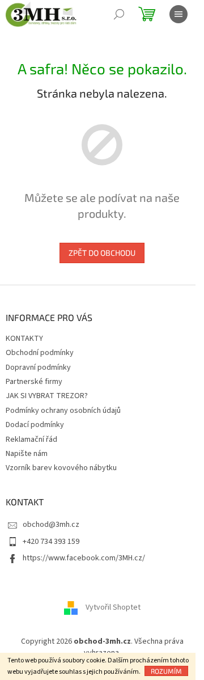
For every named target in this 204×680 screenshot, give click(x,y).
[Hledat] (119, 14)
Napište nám (27, 453)
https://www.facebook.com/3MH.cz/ (84, 558)
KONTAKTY (24, 338)
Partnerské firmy (34, 381)
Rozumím (166, 671)
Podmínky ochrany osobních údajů (63, 410)
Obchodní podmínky (40, 352)
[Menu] (178, 14)
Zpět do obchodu (102, 252)
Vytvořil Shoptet (113, 608)
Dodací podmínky (35, 424)
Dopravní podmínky (38, 367)
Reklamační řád (31, 439)
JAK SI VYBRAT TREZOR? (47, 396)
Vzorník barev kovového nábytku (61, 468)
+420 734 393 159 (51, 541)
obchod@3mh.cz (51, 524)
